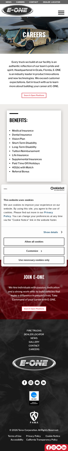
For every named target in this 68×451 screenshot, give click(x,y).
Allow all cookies (34, 241)
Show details (50, 232)
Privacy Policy (33, 436)
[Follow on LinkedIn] (43, 382)
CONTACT (33, 2)
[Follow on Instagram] (30, 382)
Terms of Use (14, 436)
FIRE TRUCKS (34, 330)
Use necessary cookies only (34, 260)
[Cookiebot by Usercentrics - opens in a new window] (50, 189)
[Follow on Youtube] (37, 382)
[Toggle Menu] (61, 12)
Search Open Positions (34, 95)
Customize (32, 251)
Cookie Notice (53, 436)
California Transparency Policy (42, 439)
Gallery (34, 342)
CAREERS (20, 2)
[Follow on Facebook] (24, 382)
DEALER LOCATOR (51, 2)
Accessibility (17, 439)
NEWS (8, 2)
